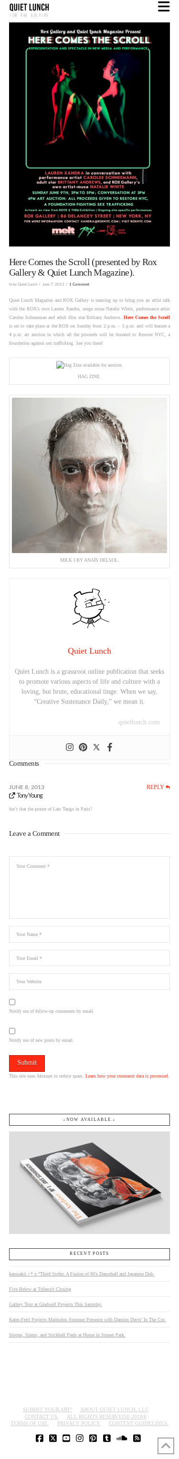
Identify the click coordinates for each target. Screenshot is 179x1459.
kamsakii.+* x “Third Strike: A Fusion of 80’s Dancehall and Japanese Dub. (82, 1273)
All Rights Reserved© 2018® (107, 1416)
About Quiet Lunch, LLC (114, 1409)
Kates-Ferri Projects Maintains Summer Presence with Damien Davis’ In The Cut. (87, 1319)
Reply (156, 787)
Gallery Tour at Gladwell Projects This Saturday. (55, 1304)
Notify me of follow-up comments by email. (52, 1011)
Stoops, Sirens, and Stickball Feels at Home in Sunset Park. (67, 1334)
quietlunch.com (139, 722)
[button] (164, 7)
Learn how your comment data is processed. (127, 1076)
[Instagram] (69, 747)
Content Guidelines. (138, 1423)
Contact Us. (42, 1416)
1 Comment (79, 284)
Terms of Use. (30, 1423)
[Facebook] (109, 747)
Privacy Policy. (79, 1423)
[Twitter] (96, 747)
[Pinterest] (83, 747)
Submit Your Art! (47, 1409)
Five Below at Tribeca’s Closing (40, 1289)
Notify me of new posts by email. (41, 1040)
